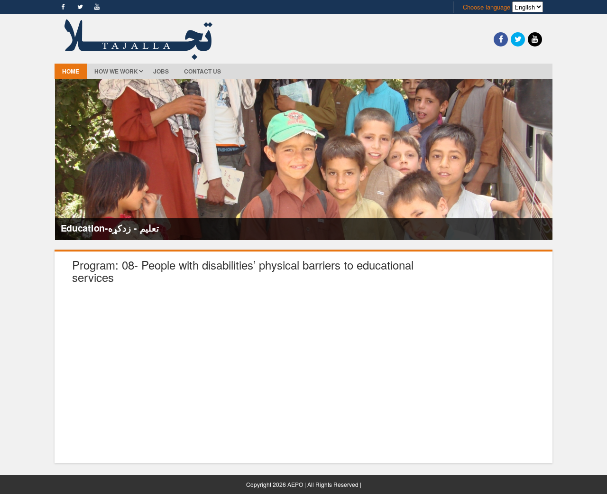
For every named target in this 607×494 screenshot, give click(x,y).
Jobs (161, 71)
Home (70, 71)
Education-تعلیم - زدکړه (109, 227)
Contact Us (202, 71)
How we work (116, 71)
